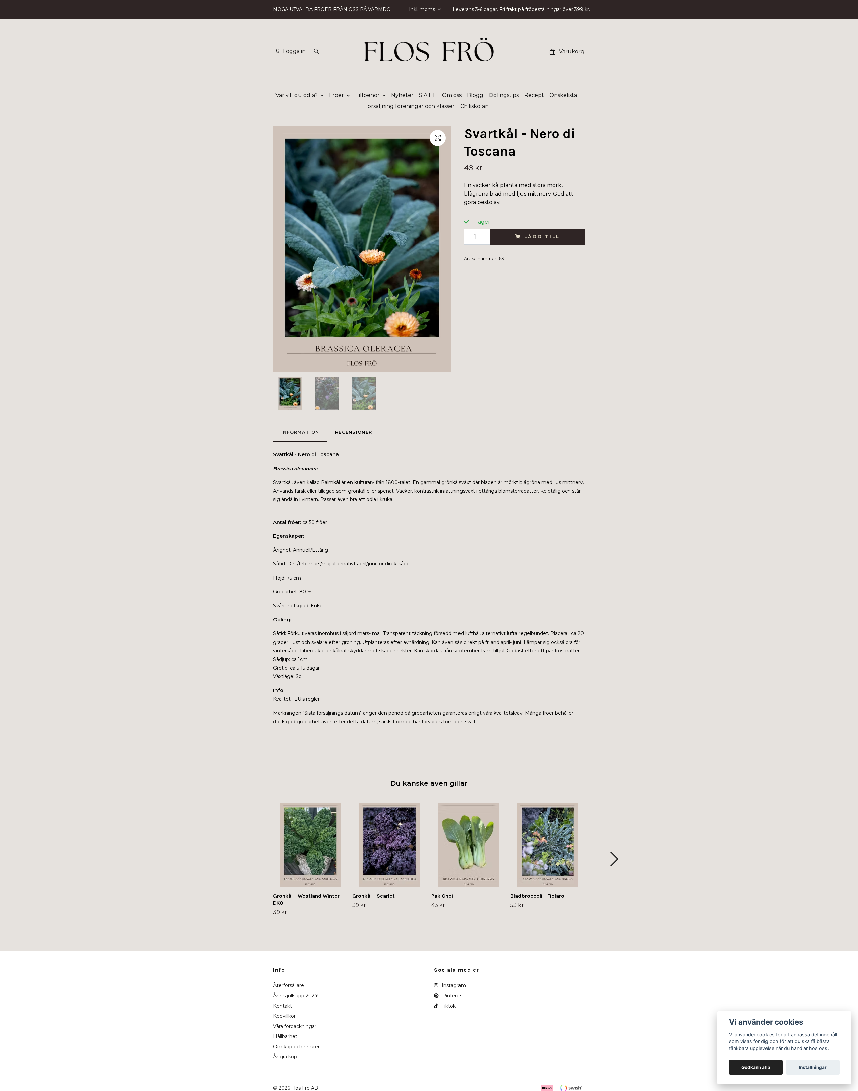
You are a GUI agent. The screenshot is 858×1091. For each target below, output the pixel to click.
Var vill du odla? (296, 95)
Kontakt (282, 1006)
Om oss (452, 95)
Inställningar (813, 1067)
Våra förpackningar (294, 1026)
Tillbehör (367, 95)
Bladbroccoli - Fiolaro (537, 896)
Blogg (475, 95)
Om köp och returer (296, 1047)
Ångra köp (285, 1057)
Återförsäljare (288, 985)
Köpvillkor (284, 1016)
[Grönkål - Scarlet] (389, 845)
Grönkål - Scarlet (373, 896)
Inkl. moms (422, 9)
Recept (534, 95)
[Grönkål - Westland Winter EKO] (310, 845)
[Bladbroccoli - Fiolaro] (547, 845)
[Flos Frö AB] (429, 51)
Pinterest (452, 996)
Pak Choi (442, 896)
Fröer (336, 95)
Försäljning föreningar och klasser (409, 106)
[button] (613, 859)
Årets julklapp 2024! (295, 996)
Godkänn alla (755, 1067)
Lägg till (542, 236)
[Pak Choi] (468, 845)
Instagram (453, 985)
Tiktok (448, 1006)
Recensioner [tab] (353, 432)
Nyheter (402, 95)
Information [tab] (300, 432)
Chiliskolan (474, 106)
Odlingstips (504, 95)
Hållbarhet (285, 1036)
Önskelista (563, 95)
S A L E (428, 95)
